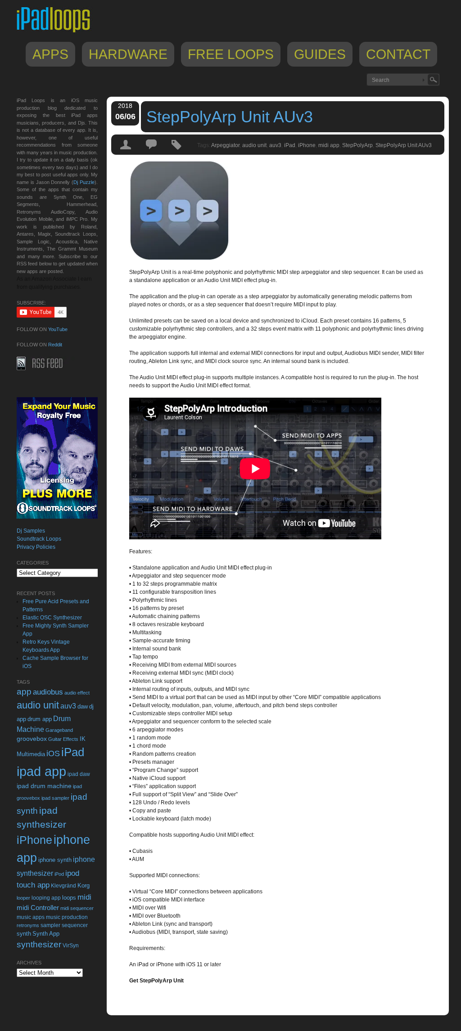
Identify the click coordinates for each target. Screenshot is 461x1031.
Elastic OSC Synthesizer (52, 617)
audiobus (48, 692)
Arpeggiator (225, 145)
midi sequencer (77, 908)
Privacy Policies (36, 547)
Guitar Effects (63, 739)
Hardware (128, 54)
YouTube (58, 329)
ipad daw (79, 774)
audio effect (77, 692)
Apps (50, 54)
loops (69, 897)
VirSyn (71, 945)
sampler (50, 925)
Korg (83, 885)
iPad (289, 145)
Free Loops (231, 54)
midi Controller (38, 907)
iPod (59, 874)
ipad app (41, 771)
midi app (328, 145)
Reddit (55, 344)
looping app (46, 898)
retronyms (28, 925)
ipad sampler (55, 798)
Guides (320, 54)
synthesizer (39, 944)
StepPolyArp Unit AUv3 (229, 117)
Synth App (45, 933)
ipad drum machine (44, 785)
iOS (53, 753)
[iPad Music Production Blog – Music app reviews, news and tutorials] (58, 32)
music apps (31, 917)
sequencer (75, 925)
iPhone (307, 145)
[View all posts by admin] (126, 152)
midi (84, 896)
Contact (398, 54)
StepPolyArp (357, 145)
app (24, 691)
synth (24, 933)
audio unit (254, 145)
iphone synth (55, 859)
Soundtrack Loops (39, 539)
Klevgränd (63, 886)
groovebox (32, 738)
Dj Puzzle (84, 182)
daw (82, 706)
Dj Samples (31, 531)
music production (67, 917)
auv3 (275, 145)
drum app (39, 719)
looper (23, 898)
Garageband (59, 730)
